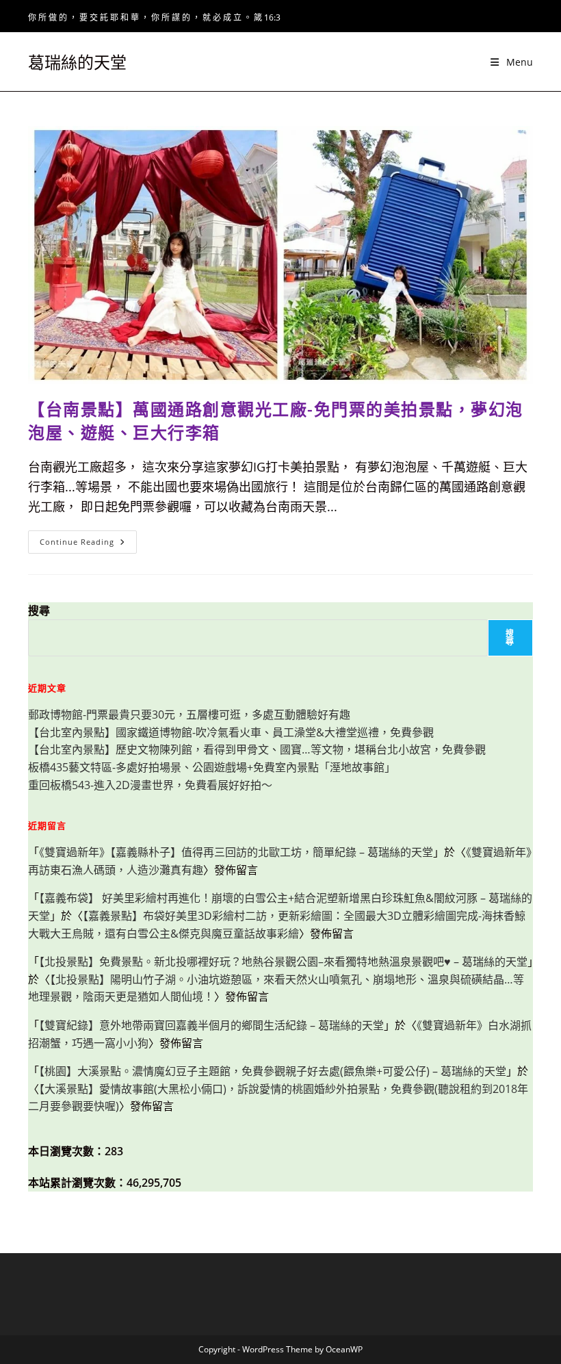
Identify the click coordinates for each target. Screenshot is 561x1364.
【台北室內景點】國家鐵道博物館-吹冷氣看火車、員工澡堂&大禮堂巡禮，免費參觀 (231, 732)
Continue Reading (87, 544)
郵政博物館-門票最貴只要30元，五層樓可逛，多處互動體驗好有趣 (189, 714)
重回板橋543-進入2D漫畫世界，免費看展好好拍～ (150, 785)
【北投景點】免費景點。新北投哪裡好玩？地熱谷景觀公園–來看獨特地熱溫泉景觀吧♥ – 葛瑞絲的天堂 (283, 961)
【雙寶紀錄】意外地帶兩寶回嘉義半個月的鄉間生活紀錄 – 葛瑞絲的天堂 (211, 1025)
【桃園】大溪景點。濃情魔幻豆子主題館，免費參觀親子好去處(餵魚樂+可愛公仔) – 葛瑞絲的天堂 (272, 1071)
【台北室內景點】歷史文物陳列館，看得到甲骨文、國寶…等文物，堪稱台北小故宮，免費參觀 (257, 749)
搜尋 (39, 610)
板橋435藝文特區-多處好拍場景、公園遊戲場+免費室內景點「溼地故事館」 (211, 767)
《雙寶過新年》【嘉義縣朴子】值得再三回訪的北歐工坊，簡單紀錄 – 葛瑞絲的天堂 (236, 852)
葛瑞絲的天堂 (77, 62)
